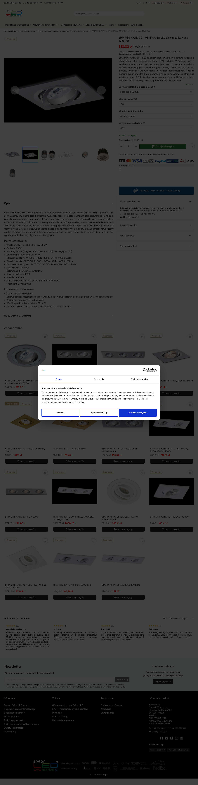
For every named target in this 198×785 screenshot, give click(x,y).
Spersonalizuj (97, 413)
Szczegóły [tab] (99, 379)
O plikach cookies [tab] (139, 379)
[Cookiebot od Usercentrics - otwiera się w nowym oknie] (145, 370)
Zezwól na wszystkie (137, 413)
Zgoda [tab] (59, 379)
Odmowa (60, 413)
